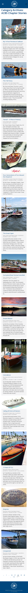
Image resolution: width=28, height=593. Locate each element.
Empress (6, 509)
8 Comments (14, 414)
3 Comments (19, 321)
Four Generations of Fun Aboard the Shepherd (13, 176)
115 (14, 577)
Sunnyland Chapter (9, 277)
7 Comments (14, 123)
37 (15, 575)
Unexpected (7, 551)
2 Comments (14, 278)
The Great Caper (8, 233)
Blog (4, 320)
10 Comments (20, 180)
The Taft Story (7, 81)
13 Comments (20, 84)
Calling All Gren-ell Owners (11, 411)
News (4, 43)
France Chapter (6, 121)
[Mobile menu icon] (2, 4)
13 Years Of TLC (8, 467)
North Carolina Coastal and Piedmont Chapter (14, 43)
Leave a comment (20, 470)
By (5, 45)
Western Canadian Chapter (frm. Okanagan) (14, 179)
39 (21, 575)
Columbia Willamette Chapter (11, 320)
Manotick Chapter (8, 413)
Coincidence (7, 375)
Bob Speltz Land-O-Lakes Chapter (9, 83)
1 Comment (19, 512)
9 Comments (14, 554)
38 (18, 575)
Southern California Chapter (13, 469)
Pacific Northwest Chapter (13, 553)
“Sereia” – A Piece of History (12, 119)
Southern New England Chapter (12, 235)
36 (11, 575)
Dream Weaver (8, 318)
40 (24, 575)
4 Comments (19, 45)
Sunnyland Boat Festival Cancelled (14, 275)
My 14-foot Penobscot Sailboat (13, 41)
